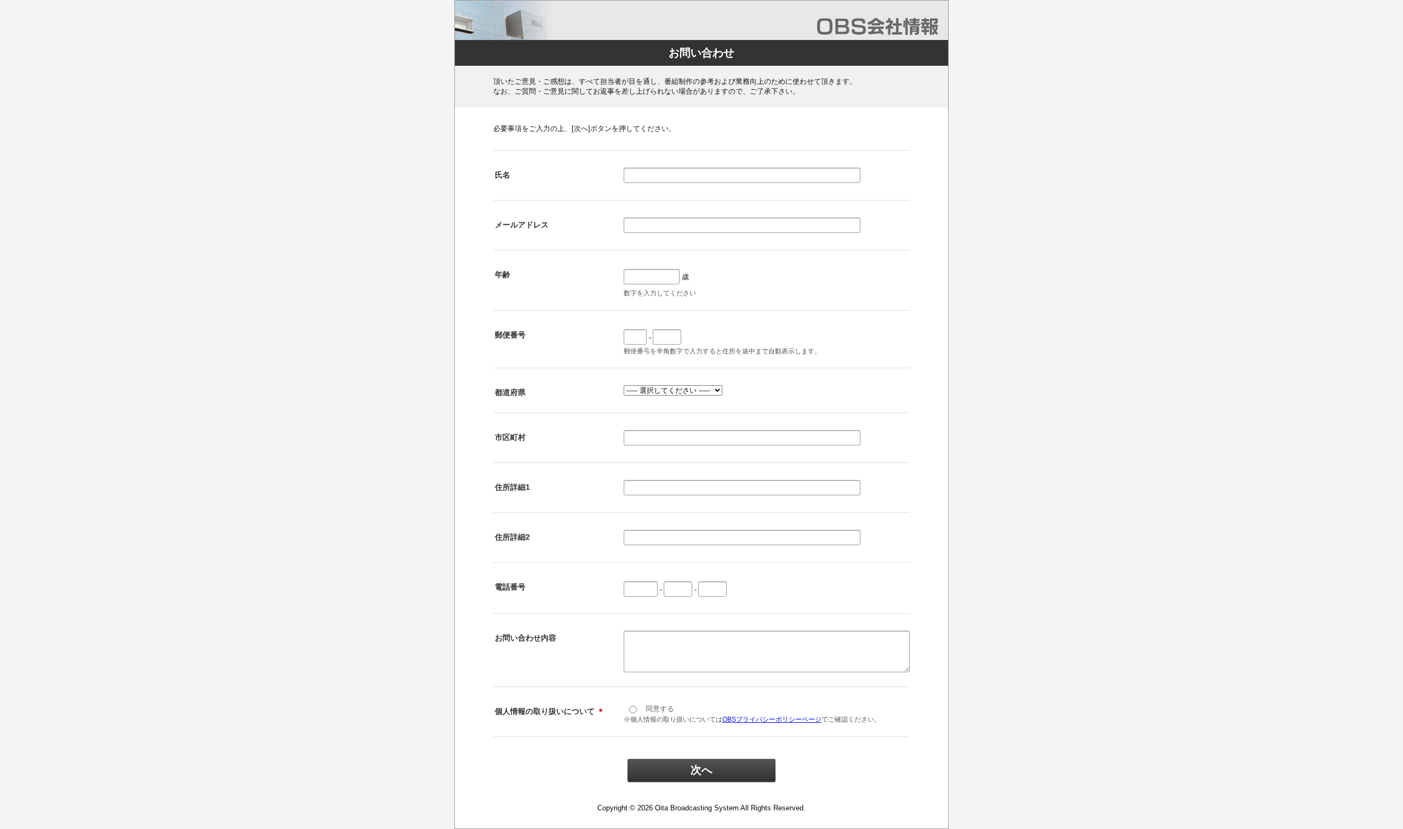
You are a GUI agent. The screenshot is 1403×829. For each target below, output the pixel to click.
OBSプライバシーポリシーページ (772, 719)
